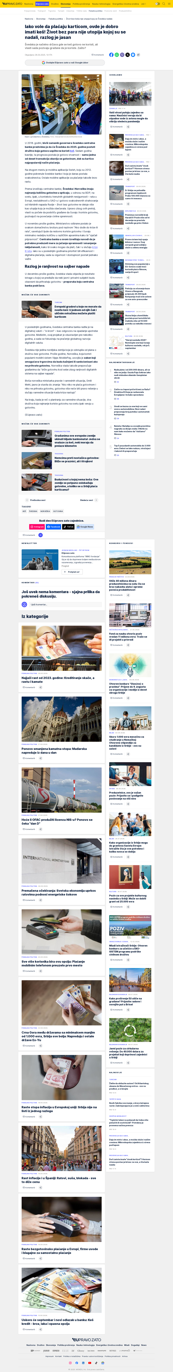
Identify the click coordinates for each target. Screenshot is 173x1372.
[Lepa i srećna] (91, 1350)
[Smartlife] (102, 1350)
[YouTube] (89, 1363)
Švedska (33, 511)
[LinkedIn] (83, 1363)
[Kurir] (46, 1350)
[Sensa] (112, 1350)
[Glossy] (80, 1350)
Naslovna (29, 19)
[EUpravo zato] (12, 3)
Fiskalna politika (56, 19)
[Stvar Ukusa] (137, 1350)
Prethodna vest (37, 500)
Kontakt (58, 1356)
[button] (97, 55)
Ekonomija (40, 19)
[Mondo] (35, 1350)
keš (72, 150)
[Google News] (102, 1363)
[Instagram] (70, 1363)
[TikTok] (96, 1363)
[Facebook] (76, 1363)
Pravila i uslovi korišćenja (92, 1356)
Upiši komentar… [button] (39, 604)
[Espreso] (56, 1350)
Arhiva (124, 1356)
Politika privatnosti (112, 1356)
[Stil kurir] (72, 1350)
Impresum (50, 1356)
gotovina (58, 511)
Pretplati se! (73, 572)
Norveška (45, 511)
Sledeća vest (86, 500)
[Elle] (65, 1350)
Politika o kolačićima (71, 1356)
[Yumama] (124, 1350)
